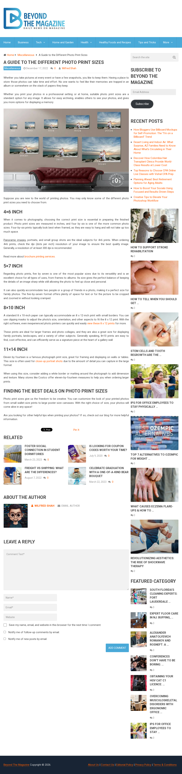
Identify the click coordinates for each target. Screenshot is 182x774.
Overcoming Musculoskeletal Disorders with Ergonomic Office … (163, 704)
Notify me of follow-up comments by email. (34, 632)
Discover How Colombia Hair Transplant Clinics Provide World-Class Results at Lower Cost (153, 161)
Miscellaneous (12, 68)
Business (23, 42)
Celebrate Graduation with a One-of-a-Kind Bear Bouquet (109, 472)
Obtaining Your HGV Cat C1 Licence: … (161, 680)
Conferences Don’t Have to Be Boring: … (162, 660)
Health (84, 42)
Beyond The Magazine (16, 764)
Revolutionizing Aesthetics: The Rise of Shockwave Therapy (152, 562)
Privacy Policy (143, 764)
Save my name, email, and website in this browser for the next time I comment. (55, 625)
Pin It (76, 429)
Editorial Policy (124, 764)
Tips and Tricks (147, 42)
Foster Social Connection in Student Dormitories (42, 450)
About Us (93, 764)
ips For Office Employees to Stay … (160, 728)
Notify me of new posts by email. (27, 639)
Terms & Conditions (165, 764)
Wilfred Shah (69, 68)
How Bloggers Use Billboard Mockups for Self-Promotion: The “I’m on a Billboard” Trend (155, 133)
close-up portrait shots (49, 361)
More (166, 42)
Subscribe (142, 104)
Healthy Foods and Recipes (115, 42)
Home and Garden (63, 42)
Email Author (70, 505)
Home (7, 42)
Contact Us (107, 764)
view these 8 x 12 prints (101, 323)
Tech (39, 42)
